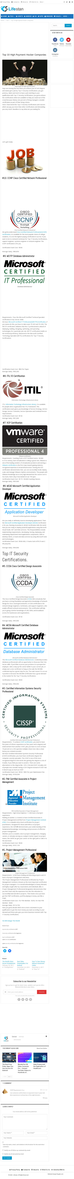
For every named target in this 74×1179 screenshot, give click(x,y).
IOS (35, 16)
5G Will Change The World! (11, 921)
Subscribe (41, 992)
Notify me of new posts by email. (14, 1154)
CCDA (29, 599)
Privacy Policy (6, 2)
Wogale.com (59, 1174)
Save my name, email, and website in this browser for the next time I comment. (24, 1145)
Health (58, 16)
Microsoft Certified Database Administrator (19, 660)
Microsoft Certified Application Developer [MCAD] (21, 523)
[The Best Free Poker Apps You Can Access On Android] (9, 1057)
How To (20, 16)
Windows (49, 16)
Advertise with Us (58, 1170)
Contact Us (16, 2)
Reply (45, 1098)
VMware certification (9, 465)
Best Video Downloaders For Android (22, 963)
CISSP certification (26, 742)
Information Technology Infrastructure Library (21, 404)
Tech (11, 16)
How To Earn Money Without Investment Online (38, 963)
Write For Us (34, 2)
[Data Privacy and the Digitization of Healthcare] (40, 1057)
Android (29, 16)
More (41, 2)
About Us (25, 2)
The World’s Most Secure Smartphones (8, 962)
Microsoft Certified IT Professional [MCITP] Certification (27, 322)
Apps (41, 16)
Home (5, 16)
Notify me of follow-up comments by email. (17, 1150)
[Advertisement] (49, 8)
